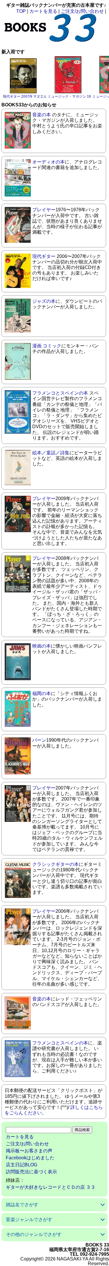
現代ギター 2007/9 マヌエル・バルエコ (34, 96)
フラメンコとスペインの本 (60, 393)
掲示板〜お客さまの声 (29, 1150)
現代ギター (44, 256)
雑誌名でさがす (22, 1204)
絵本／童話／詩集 (50, 452)
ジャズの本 (44, 301)
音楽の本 (41, 114)
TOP (21, 11)
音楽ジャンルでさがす (29, 1219)
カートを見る (43, 11)
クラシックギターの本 (55, 864)
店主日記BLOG (21, 1164)
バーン (39, 740)
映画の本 (41, 645)
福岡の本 (41, 693)
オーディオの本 (48, 161)
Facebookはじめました (30, 1157)
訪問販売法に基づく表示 (31, 1171)
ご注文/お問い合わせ (82, 11)
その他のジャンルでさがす (34, 1234)
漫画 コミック (46, 345)
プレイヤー (44, 209)
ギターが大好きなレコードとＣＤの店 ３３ (50, 1187)
